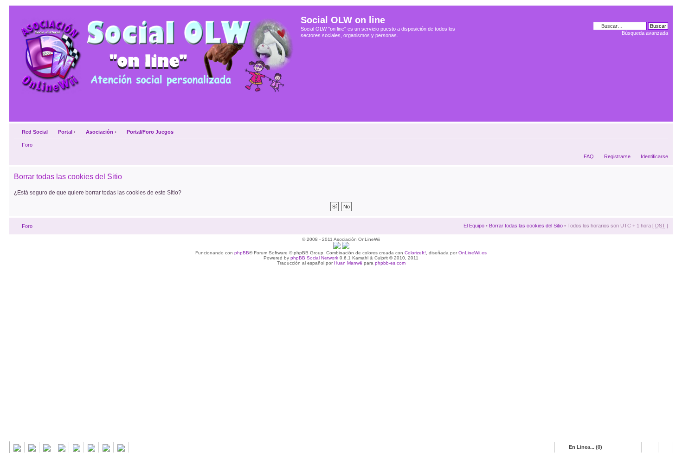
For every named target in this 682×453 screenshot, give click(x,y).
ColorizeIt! (415, 252)
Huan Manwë (348, 262)
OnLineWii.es (472, 252)
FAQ (589, 156)
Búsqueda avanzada (645, 33)
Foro (27, 145)
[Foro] (156, 52)
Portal (65, 132)
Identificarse (654, 156)
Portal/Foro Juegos (150, 132)
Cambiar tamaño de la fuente (661, 130)
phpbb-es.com (390, 262)
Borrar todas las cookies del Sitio (526, 225)
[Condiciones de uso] (337, 247)
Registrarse (617, 156)
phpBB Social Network (314, 257)
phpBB (241, 252)
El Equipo (473, 225)
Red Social (35, 132)
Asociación (99, 132)
